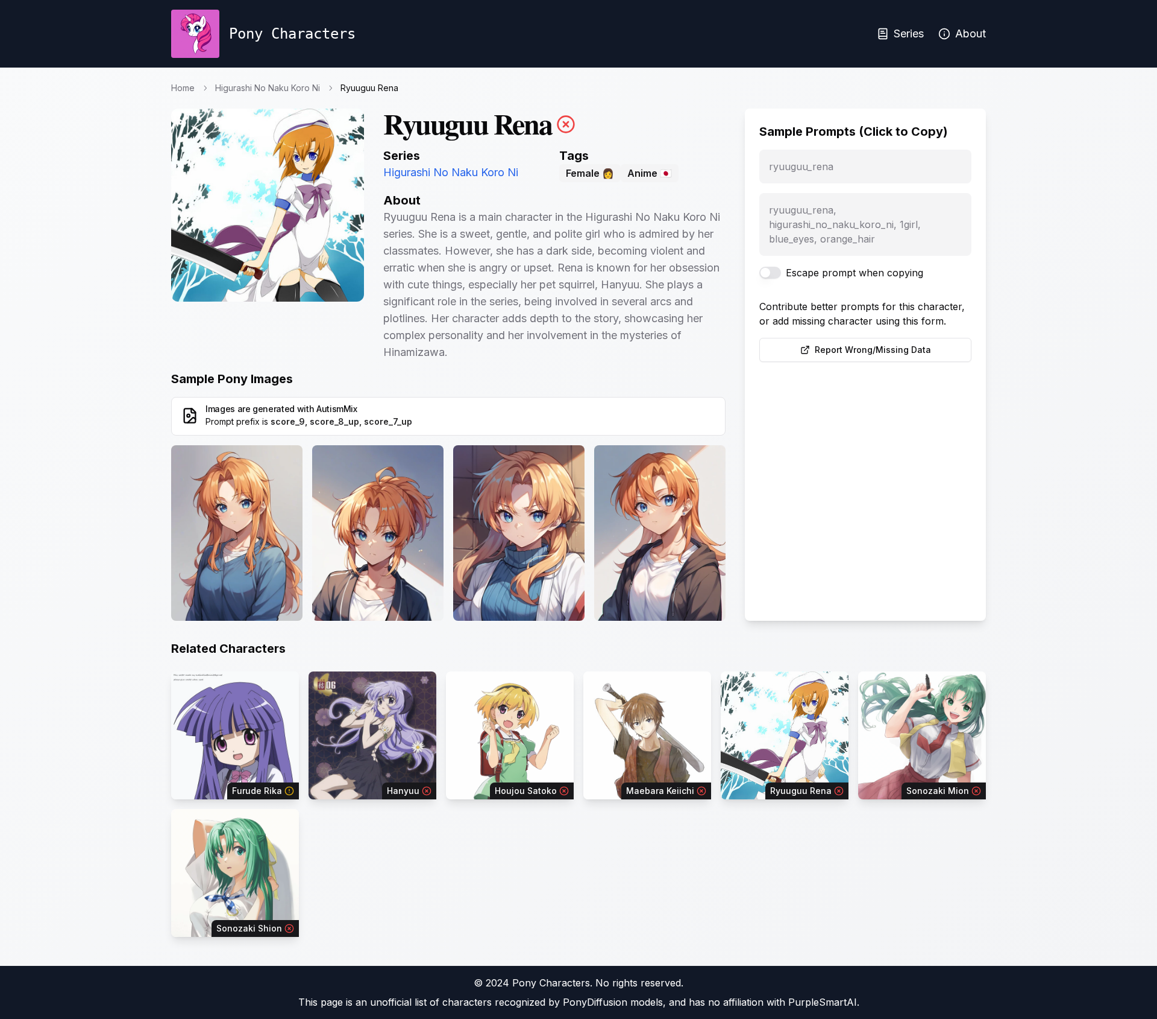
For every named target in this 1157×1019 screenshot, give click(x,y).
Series (909, 33)
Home (183, 88)
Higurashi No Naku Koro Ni (267, 88)
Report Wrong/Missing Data (873, 349)
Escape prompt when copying (854, 273)
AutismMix (336, 409)
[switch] (770, 273)
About (970, 33)
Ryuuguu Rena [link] (369, 88)
